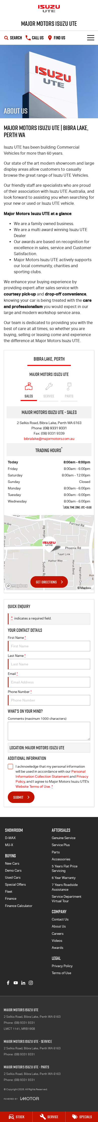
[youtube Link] (16, 983)
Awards (57, 948)
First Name (17, 638)
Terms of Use (61, 973)
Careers (58, 934)
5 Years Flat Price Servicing (64, 868)
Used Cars (13, 877)
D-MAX (10, 838)
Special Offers (15, 884)
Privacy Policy (62, 966)
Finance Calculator (18, 906)
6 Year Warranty (64, 878)
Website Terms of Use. (33, 786)
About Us (59, 926)
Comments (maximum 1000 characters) (37, 719)
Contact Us (60, 919)
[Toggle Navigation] (90, 38)
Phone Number (20, 692)
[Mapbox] (18, 586)
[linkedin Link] (23, 983)
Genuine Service (63, 838)
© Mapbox (84, 588)
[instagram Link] (31, 983)
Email (13, 674)
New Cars (12, 863)
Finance (10, 898)
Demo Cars (13, 870)
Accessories (61, 859)
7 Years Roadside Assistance (65, 887)
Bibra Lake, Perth (49, 358)
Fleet (8, 891)
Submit (18, 797)
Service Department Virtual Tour (66, 899)
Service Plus (61, 845)
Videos (57, 941)
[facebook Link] (8, 983)
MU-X (9, 845)
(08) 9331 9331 (55, 428)
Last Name (17, 656)
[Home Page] (49, 9)
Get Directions (46, 582)
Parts (56, 852)
